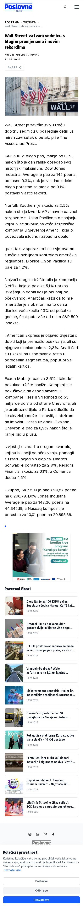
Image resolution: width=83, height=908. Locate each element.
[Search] (65, 7)
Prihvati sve (41, 899)
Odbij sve (41, 890)
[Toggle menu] (74, 7)
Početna (12, 22)
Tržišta (29, 22)
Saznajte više (12, 870)
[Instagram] (29, 834)
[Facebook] (53, 834)
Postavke (41, 881)
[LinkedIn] (37, 834)
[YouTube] (45, 834)
